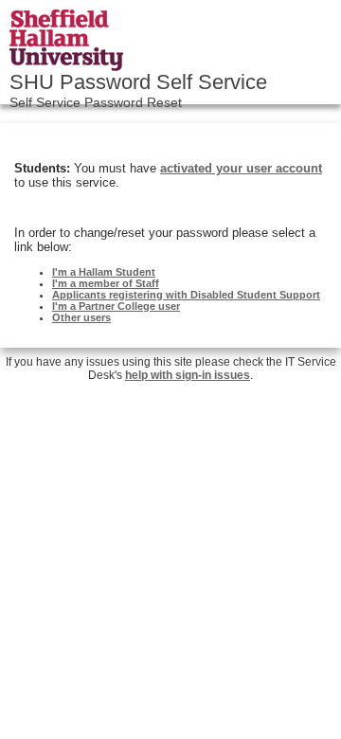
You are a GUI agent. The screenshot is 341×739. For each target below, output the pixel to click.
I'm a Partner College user (116, 306)
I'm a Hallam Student (103, 272)
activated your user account (241, 168)
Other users (81, 317)
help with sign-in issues (187, 375)
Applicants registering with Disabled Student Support (186, 294)
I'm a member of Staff (105, 283)
